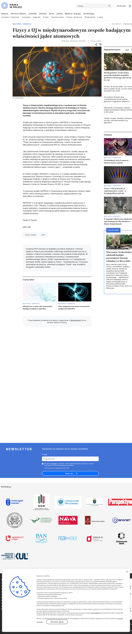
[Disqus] (57, 358)
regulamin (54, 463)
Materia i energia (73, 14)
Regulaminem (75, 320)
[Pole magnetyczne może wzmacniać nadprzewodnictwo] (74, 297)
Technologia (88, 14)
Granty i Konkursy (74, 17)
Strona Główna (116, 24)
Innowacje (26, 17)
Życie (51, 14)
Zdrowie (43, 14)
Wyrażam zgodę (57, 622)
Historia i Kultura (18, 14)
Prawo (46, 17)
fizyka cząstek (30, 235)
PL (130, 6)
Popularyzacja (57, 17)
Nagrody (37, 17)
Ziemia (60, 14)
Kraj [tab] (127, 50)
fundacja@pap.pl (96, 613)
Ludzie (100, 17)
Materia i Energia (22, 24)
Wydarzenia (90, 17)
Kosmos (4, 14)
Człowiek (33, 14)
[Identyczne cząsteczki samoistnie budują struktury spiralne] (39, 297)
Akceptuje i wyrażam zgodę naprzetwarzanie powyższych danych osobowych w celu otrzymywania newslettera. (69, 464)
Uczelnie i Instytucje (10, 17)
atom (43, 235)
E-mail (44, 454)
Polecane (113, 230)
